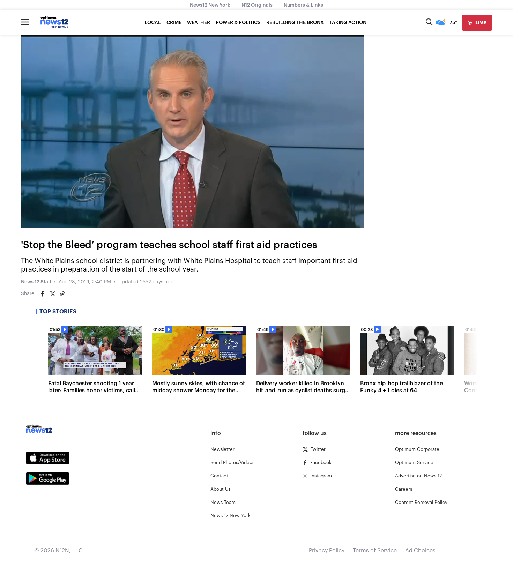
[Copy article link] (62, 294)
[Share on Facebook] (42, 294)
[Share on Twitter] (52, 294)
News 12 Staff (36, 282)
